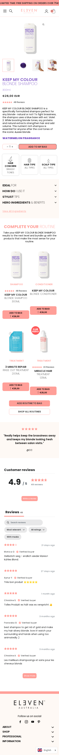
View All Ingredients (14, 211)
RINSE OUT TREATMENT (16, 370)
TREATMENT (43, 374)
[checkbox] (12, 537)
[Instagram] (26, 722)
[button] (4, 11)
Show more (29, 675)
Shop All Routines (29, 411)
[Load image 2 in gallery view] (23, 65)
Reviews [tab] (14, 512)
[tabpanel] (29, 600)
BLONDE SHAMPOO (15, 298)
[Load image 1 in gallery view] (8, 65)
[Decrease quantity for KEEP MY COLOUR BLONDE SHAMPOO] (5, 146)
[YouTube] (33, 722)
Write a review (29, 498)
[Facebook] (20, 722)
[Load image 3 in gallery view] (38, 65)
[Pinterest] (39, 722)
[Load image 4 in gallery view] (53, 65)
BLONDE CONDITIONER (43, 292)
